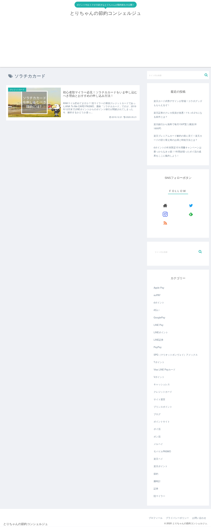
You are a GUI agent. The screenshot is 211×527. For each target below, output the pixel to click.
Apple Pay (159, 287)
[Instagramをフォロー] (165, 214)
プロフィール (156, 517)
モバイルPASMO (162, 451)
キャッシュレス (162, 384)
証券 (156, 488)
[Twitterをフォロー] (191, 205)
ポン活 (157, 436)
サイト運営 (159, 399)
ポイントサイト (162, 421)
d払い (157, 309)
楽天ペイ (158, 458)
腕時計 (157, 481)
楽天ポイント (160, 466)
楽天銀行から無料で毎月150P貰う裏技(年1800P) (175, 126)
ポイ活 (157, 429)
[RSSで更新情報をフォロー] (165, 223)
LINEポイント (161, 332)
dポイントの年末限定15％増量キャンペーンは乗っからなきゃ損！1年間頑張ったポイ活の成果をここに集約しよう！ (177, 151)
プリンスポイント (163, 406)
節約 (156, 473)
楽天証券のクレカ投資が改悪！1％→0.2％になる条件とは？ (178, 114)
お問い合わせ (199, 517)
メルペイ (158, 444)
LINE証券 (158, 339)
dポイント (159, 302)
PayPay (158, 347)
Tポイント (159, 362)
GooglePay (159, 317)
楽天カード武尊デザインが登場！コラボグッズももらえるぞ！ (178, 103)
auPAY (157, 295)
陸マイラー (159, 496)
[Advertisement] (105, 44)
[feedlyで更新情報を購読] (191, 214)
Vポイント (159, 376)
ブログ (157, 414)
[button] (206, 75)
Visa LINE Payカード (164, 369)
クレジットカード (163, 391)
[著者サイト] (165, 205)
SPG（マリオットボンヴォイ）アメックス (176, 354)
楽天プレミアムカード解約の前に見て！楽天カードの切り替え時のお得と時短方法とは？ (178, 137)
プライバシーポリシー (177, 517)
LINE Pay (158, 324)
